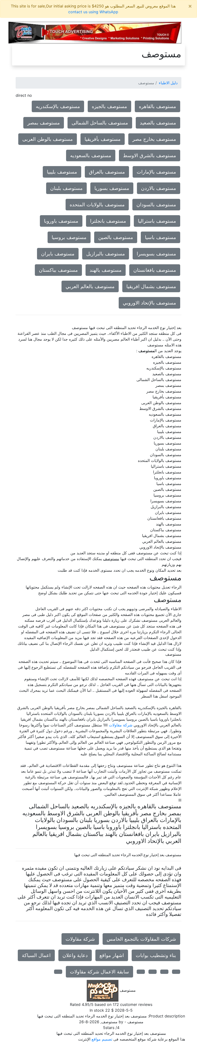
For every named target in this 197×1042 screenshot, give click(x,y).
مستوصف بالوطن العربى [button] (47, 139)
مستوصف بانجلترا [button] (108, 221)
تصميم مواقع (102, 1039)
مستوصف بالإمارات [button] (156, 172)
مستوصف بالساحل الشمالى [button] (100, 123)
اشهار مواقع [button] (111, 955)
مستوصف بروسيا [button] (69, 237)
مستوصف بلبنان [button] (66, 188)
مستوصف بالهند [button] (106, 270)
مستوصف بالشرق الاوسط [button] (149, 155)
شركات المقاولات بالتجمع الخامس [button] (141, 939)
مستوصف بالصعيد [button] (158, 123)
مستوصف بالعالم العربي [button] (90, 286)
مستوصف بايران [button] (57, 254)
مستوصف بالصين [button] (115, 237)
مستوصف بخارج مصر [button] (154, 139)
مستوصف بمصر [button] (43, 123)
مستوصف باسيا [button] (160, 237)
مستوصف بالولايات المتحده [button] (97, 204)
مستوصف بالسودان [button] (156, 204)
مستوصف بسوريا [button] (111, 188)
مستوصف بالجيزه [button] (109, 106)
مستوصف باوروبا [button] (61, 221)
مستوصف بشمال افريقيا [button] (151, 286)
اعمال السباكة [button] (36, 955)
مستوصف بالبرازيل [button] (105, 254)
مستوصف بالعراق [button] (107, 172)
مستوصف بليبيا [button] (62, 172)
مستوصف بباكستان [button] (58, 270)
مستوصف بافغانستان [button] (154, 270)
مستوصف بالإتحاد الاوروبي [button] (149, 303)
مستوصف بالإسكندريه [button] (58, 106)
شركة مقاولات (120, 725)
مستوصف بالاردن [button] (158, 188)
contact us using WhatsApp (93, 11)
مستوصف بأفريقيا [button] (103, 139)
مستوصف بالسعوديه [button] (90, 155)
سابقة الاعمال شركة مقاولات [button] (99, 972)
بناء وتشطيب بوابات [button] (156, 955)
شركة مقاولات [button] (80, 939)
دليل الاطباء (168, 82)
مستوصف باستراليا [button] (157, 221)
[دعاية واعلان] (94, 32)
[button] (176, 972)
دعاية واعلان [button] (75, 955)
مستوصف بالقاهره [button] (157, 106)
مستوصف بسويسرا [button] (156, 254)
